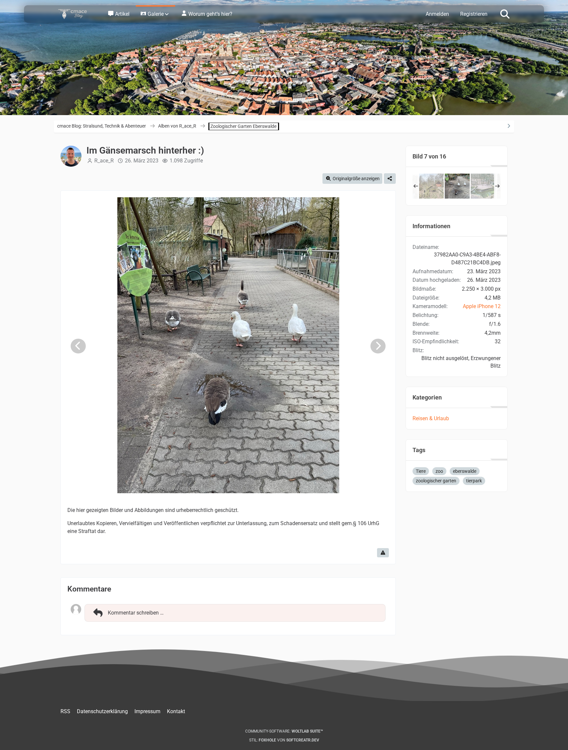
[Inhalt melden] (383, 552)
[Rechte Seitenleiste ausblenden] (508, 126)
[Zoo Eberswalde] (431, 186)
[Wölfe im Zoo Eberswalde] (483, 186)
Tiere (421, 471)
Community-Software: (284, 731)
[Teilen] (390, 178)
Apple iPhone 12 (482, 306)
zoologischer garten (436, 480)
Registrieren (473, 14)
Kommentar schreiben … (136, 613)
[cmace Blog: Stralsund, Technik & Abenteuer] (77, 14)
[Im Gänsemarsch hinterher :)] (457, 186)
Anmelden (437, 14)
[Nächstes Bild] (378, 346)
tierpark (474, 480)
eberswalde (464, 471)
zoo (439, 471)
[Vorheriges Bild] (78, 346)
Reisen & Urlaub (431, 418)
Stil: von (284, 740)
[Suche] (504, 13)
